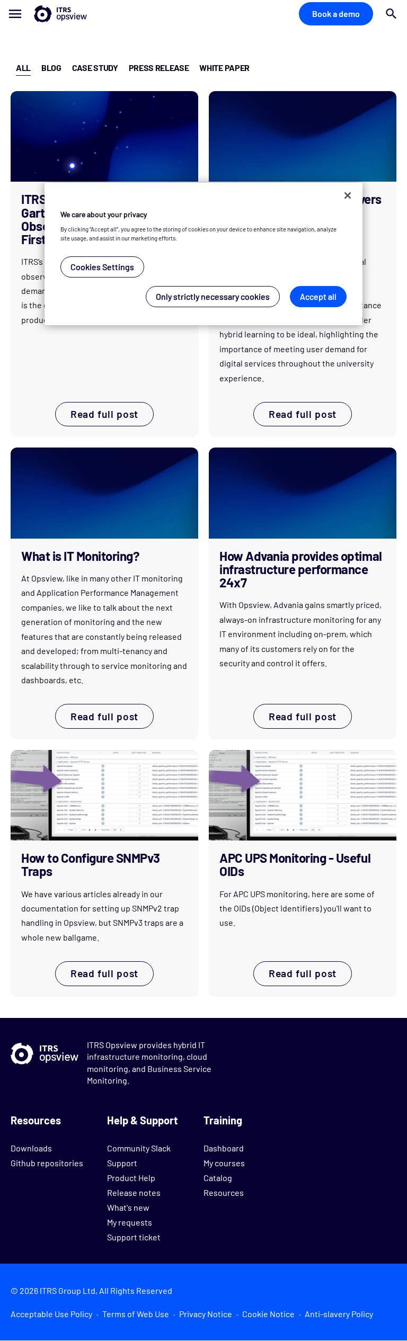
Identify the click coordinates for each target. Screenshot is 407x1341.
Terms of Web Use (135, 1314)
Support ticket (134, 1237)
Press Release (159, 67)
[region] (203, 254)
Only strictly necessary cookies (213, 296)
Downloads (31, 1148)
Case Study (95, 67)
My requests (129, 1222)
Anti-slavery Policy (339, 1314)
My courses (224, 1163)
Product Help (131, 1178)
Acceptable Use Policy (51, 1314)
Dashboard (224, 1148)
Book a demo (336, 13)
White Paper (224, 67)
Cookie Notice (268, 1314)
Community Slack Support (139, 1155)
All (23, 67)
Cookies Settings (102, 267)
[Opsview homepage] (43, 14)
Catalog (218, 1178)
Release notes (134, 1192)
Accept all (318, 296)
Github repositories (47, 1163)
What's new (128, 1207)
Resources (224, 1192)
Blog (51, 67)
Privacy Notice (205, 1314)
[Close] (347, 195)
